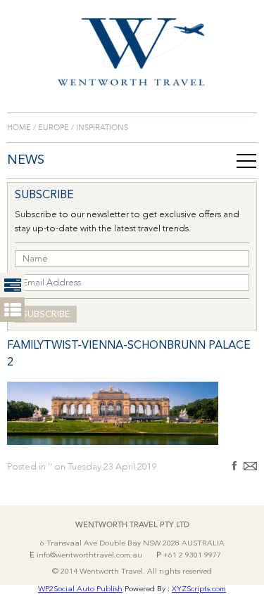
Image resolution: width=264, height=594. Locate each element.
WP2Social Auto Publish (80, 589)
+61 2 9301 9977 (192, 556)
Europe (53, 127)
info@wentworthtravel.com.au (89, 556)
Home (20, 127)
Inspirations (101, 127)
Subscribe (46, 314)
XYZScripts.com (199, 589)
